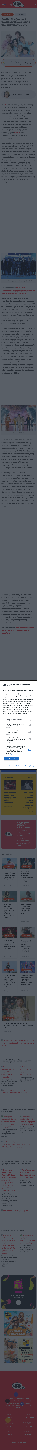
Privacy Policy (29, 766)
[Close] (33, 684)
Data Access (18, 766)
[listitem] (18, 720)
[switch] (29, 725)
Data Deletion (7, 766)
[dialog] (18, 725)
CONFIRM (11, 758)
